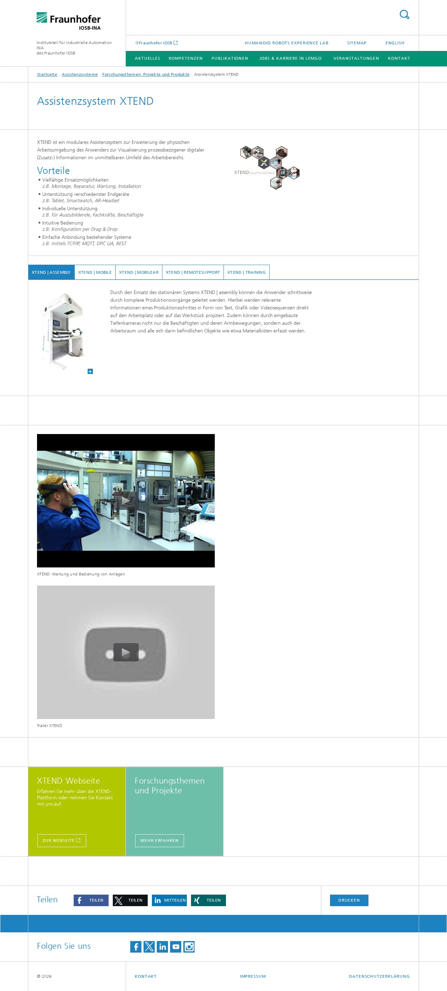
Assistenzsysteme (80, 74)
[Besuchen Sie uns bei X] (149, 947)
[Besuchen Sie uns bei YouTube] (175, 947)
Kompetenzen (186, 58)
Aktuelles (147, 58)
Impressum (253, 976)
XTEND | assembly (51, 272)
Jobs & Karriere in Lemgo (290, 58)
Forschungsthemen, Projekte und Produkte (146, 74)
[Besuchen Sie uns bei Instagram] (189, 947)
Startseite (47, 74)
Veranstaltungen (357, 58)
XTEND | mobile (95, 272)
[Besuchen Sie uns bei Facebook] (135, 947)
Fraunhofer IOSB (156, 43)
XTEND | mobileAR (139, 272)
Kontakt (399, 58)
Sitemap (357, 43)
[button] (91, 900)
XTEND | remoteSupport (193, 272)
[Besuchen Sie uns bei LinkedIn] (162, 947)
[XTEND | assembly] (60, 331)
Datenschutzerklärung (379, 976)
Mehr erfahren (159, 840)
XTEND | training (246, 272)
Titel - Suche (404, 14)
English (395, 43)
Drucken (349, 900)
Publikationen (230, 58)
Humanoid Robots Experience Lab (287, 43)
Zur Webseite (59, 840)
